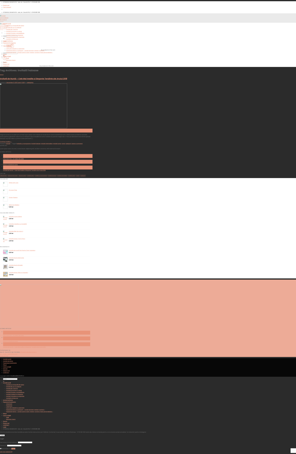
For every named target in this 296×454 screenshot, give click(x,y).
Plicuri (5, 54)
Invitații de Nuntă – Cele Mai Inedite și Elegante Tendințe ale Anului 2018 (33, 78)
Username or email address (9, 442)
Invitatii (1, 74)
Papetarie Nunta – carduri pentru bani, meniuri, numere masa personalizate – (29, 52)
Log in (13, 448)
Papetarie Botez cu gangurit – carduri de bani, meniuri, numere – (25, 50)
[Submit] (3, 38)
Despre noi (6, 5)
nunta (63, 144)
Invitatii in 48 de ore (12, 39)
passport (68, 144)
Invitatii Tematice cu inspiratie (15, 37)
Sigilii (7, 58)
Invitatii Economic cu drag (14, 31)
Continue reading (6, 142)
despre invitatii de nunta (10, 165)
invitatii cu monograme (24, 144)
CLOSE (2, 435)
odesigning (30, 82)
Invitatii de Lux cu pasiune (13, 27)
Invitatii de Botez (8, 41)
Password (3, 445)
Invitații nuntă (7, 23)
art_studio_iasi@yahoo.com (8, 354)
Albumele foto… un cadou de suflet (13, 159)
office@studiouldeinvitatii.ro (28, 352)
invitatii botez (30, 175)
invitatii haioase (35, 144)
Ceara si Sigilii (7, 56)
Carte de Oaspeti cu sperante (15, 49)
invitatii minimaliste (46, 144)
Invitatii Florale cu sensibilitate (15, 33)
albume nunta (22, 175)
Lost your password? (6, 452)
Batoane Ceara (10, 60)
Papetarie (9, 47)
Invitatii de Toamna (12, 29)
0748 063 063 (4, 356)
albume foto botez (12, 175)
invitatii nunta (57, 144)
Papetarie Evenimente (9, 43)
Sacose (5, 62)
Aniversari (9, 45)
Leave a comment (77, 144)
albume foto (3, 175)
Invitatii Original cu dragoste (14, 35)
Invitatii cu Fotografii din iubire (15, 25)
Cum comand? (7, 7)
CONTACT (6, 66)
